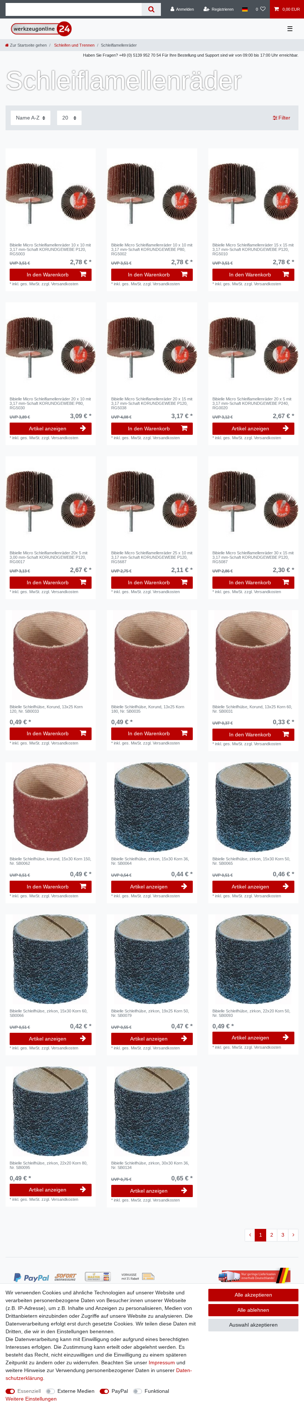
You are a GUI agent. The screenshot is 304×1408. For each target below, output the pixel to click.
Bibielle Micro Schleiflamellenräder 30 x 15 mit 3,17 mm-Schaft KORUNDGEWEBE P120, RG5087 (253, 557)
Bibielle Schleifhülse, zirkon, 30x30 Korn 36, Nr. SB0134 (150, 1165)
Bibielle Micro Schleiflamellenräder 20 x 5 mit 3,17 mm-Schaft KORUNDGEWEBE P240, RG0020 (251, 403)
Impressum (162, 1362)
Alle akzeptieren (253, 1295)
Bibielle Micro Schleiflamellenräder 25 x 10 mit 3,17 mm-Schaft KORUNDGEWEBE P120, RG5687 (151, 557)
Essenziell (29, 1391)
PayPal (120, 1391)
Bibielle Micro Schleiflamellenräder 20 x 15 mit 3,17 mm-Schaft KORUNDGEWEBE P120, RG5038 (151, 403)
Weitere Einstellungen (31, 1399)
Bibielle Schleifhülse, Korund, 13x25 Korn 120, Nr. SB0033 (46, 709)
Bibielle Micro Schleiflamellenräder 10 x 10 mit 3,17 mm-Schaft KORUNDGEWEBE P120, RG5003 (50, 249)
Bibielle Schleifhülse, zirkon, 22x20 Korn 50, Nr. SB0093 (251, 1013)
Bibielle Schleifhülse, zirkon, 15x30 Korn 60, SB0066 (48, 1013)
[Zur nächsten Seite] (293, 1235)
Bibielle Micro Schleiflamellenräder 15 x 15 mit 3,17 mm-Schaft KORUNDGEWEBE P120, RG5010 (253, 249)
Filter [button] (284, 118)
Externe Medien (76, 1391)
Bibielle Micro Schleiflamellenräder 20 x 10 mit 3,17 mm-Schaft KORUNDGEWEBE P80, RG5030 (50, 403)
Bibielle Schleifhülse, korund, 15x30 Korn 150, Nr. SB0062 (50, 861)
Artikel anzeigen (47, 428)
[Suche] (151, 9)
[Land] (244, 9)
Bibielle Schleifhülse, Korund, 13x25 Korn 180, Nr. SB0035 (147, 709)
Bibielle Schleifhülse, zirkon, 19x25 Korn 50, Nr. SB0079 (150, 1013)
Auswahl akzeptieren (253, 1325)
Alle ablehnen (253, 1310)
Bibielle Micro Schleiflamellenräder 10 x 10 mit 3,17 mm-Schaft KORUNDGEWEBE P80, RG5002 (151, 249)
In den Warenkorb (48, 275)
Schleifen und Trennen (74, 45)
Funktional (157, 1391)
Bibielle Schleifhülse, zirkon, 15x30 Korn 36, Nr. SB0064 (150, 861)
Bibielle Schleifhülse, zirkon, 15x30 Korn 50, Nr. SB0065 (251, 861)
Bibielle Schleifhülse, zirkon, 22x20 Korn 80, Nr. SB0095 (48, 1165)
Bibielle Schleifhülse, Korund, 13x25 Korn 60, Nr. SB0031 (252, 709)
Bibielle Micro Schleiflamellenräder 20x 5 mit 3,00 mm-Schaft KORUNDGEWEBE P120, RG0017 (48, 557)
